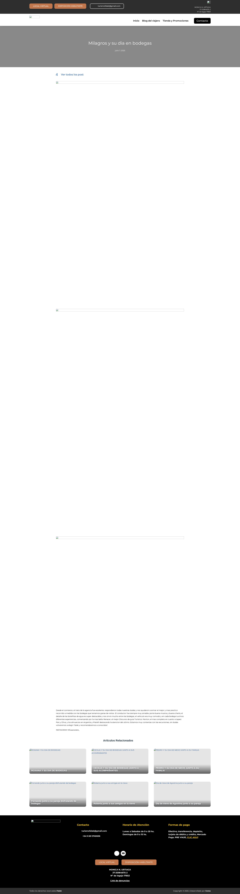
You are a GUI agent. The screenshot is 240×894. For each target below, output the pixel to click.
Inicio (136, 21)
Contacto (202, 20)
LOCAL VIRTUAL (41, 6)
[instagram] (116, 853)
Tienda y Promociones (175, 21)
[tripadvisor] (123, 853)
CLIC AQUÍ (192, 837)
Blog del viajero (151, 21)
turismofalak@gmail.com (109, 6)
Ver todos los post (72, 74)
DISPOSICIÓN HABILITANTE (70, 6)
